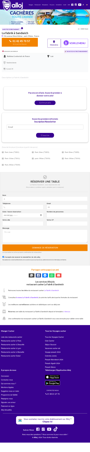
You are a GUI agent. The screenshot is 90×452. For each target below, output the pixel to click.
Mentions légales (7, 387)
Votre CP (50, 220)
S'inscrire (45, 135)
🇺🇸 (87, 4)
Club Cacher (49, 341)
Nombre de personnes (55, 211)
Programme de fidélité (9, 395)
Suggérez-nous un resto (10, 391)
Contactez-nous (7, 380)
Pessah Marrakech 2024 (54, 359)
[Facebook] (37, 430)
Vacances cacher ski (52, 348)
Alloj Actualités (6, 410)
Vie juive (52, 4)
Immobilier (59, 4)
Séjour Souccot (50, 344)
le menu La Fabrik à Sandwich (27, 297)
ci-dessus (66, 311)
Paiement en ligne (7, 406)
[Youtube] (49, 430)
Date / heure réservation (11, 211)
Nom (4, 195)
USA (69, 4)
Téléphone (6, 203)
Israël (64, 4)
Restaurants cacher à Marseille (12, 352)
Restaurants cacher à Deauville (12, 344)
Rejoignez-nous (7, 398)
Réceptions (45, 4)
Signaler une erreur (8, 402)
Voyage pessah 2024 (53, 352)
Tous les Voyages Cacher (54, 337)
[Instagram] (43, 430)
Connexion (5, 376)
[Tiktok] (56, 430)
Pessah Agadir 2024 (52, 363)
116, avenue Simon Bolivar (13, 36)
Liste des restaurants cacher (11, 337)
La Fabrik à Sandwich (51, 290)
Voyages (31, 4)
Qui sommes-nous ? (8, 383)
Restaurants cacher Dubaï (11, 356)
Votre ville (6, 220)
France (36, 36)
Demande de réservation (45, 248)
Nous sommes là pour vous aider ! (55, 434)
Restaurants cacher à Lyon (11, 348)
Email (49, 203)
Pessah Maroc (50, 367)
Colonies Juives (51, 356)
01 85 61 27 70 (53, 392)
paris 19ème (28, 36)
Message (5, 228)
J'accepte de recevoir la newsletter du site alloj (22, 257)
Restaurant (38, 4)
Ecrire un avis (45, 102)
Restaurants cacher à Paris (11, 341)
